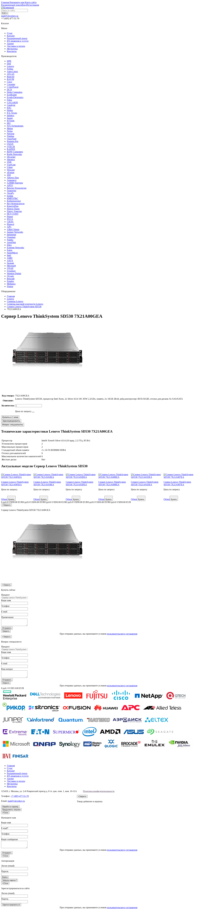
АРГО (10, 185)
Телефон (5, 606)
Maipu (10, 128)
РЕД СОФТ (12, 214)
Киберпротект (14, 201)
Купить (11, 499)
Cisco (9, 82)
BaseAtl (10, 76)
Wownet (11, 170)
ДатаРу (10, 193)
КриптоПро (12, 206)
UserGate (11, 164)
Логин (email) (7, 866)
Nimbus (10, 136)
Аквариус (12, 180)
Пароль (4, 871)
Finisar (10, 286)
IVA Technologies (15, 126)
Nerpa (10, 131)
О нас (10, 33)
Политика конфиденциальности (99, 791)
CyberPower (12, 87)
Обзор (4, 499)
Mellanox (11, 284)
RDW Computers (15, 152)
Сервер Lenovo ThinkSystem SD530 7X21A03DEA (79, 483)
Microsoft (11, 265)
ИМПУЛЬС (12, 198)
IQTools (10, 120)
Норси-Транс (13, 208)
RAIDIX (11, 149)
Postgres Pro (12, 141)
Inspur (10, 118)
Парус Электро (14, 211)
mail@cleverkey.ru (9, 16)
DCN (9, 89)
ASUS (10, 260)
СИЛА (10, 221)
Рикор (10, 216)
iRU (9, 123)
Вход (24, 5)
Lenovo (10, 66)
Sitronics (11, 159)
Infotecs (10, 115)
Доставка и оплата (16, 46)
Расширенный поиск (17, 38)
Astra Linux (12, 71)
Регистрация (33, 5)
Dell (9, 63)
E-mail (4, 611)
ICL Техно (12, 113)
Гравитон (11, 190)
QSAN (10, 144)
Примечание (7, 617)
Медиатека (12, 48)
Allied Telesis (13, 229)
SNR (9, 162)
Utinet (10, 167)
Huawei (10, 224)
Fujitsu (10, 69)
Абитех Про (13, 177)
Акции (10, 43)
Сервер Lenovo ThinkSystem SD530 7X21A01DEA (144, 483)
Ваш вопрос (7, 669)
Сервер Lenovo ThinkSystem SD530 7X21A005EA (15, 483)
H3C (9, 107)
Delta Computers (14, 92)
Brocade (11, 278)
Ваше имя (6, 600)
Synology (11, 271)
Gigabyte (11, 105)
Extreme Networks (15, 247)
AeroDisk (11, 242)
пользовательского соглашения (122, 634)
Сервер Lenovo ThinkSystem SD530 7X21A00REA (112, 483)
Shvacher (11, 157)
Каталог (11, 36)
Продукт (5, 595)
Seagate (10, 263)
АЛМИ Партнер (15, 183)
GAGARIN (12, 102)
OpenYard (11, 139)
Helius (10, 110)
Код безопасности (16, 203)
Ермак (10, 196)
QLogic (10, 276)
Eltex (9, 245)
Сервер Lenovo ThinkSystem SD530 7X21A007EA (177, 483)
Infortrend (11, 234)
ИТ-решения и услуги (18, 41)
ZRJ (9, 175)
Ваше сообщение (9, 839)
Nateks (10, 240)
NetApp (10, 133)
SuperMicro (12, 253)
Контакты (12, 51)
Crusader (11, 84)
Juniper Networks (15, 232)
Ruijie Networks (14, 154)
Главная (11, 765)
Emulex (10, 281)
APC (9, 227)
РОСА (10, 219)
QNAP (10, 268)
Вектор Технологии (16, 188)
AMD (9, 258)
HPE (9, 61)
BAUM (10, 79)
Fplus (9, 100)
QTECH (11, 146)
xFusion (10, 172)
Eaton (9, 250)
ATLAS (10, 74)
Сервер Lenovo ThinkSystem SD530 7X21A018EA (47, 483)
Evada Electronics (15, 97)
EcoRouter (12, 95)
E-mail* (4, 828)
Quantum (11, 237)
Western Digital (14, 273)
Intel (9, 255)
